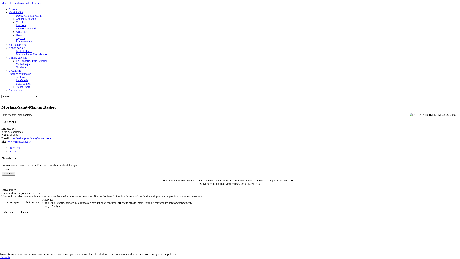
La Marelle (22, 80)
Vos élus (20, 22)
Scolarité (21, 77)
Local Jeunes (23, 83)
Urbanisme (15, 70)
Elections (21, 25)
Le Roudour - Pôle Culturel (31, 60)
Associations (16, 90)
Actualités (21, 31)
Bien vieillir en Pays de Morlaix (34, 54)
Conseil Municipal (26, 18)
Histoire (20, 35)
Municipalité (16, 12)
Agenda (20, 38)
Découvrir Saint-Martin (29, 15)
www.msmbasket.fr (19, 141)
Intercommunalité (26, 28)
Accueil (13, 9)
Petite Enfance (24, 51)
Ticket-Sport (23, 86)
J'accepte (5, 257)
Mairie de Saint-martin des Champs (21, 2)
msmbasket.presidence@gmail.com (31, 138)
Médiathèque (23, 64)
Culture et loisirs (18, 57)
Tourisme (21, 67)
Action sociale (17, 47)
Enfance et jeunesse (20, 73)
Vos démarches (17, 44)
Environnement (24, 41)
